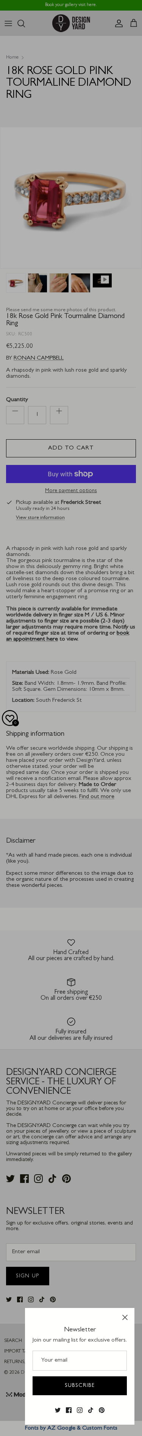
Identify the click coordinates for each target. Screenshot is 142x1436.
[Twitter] (58, 1410)
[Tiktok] (91, 1410)
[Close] (125, 1317)
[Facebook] (69, 1410)
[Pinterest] (102, 1410)
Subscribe (80, 1385)
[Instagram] (80, 1410)
